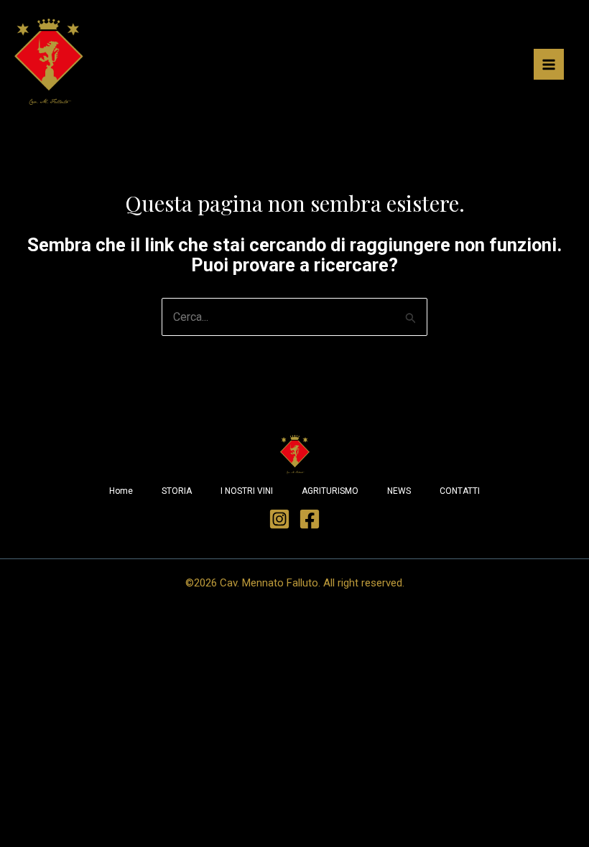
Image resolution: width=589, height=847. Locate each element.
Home (121, 491)
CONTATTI (460, 491)
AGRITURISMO (330, 491)
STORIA (177, 491)
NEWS (399, 491)
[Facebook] (309, 519)
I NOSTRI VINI (247, 491)
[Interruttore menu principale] (549, 64)
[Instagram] (279, 519)
